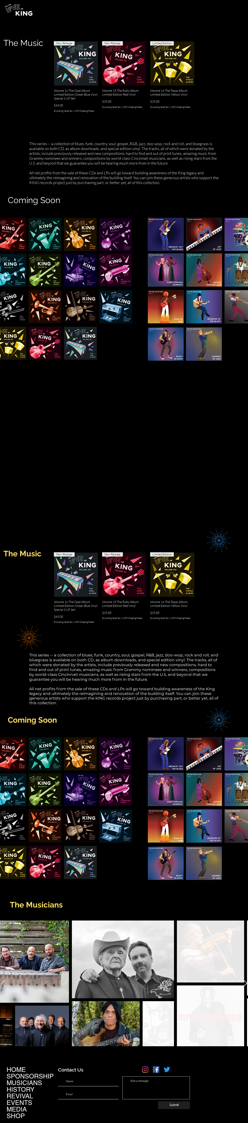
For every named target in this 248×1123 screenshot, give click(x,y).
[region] (45, 234)
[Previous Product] (48, 63)
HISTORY (20, 1089)
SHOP (16, 1116)
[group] (124, 86)
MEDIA (17, 1109)
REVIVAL (20, 1096)
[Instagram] (145, 1069)
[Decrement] (56, 118)
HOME (16, 1069)
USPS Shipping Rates (84, 110)
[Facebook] (156, 1069)
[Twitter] (167, 1069)
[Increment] (95, 118)
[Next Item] (245, 983)
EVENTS (19, 1102)
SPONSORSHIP (30, 1076)
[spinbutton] (76, 118)
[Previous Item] (3, 983)
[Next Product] (200, 63)
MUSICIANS (24, 1082)
